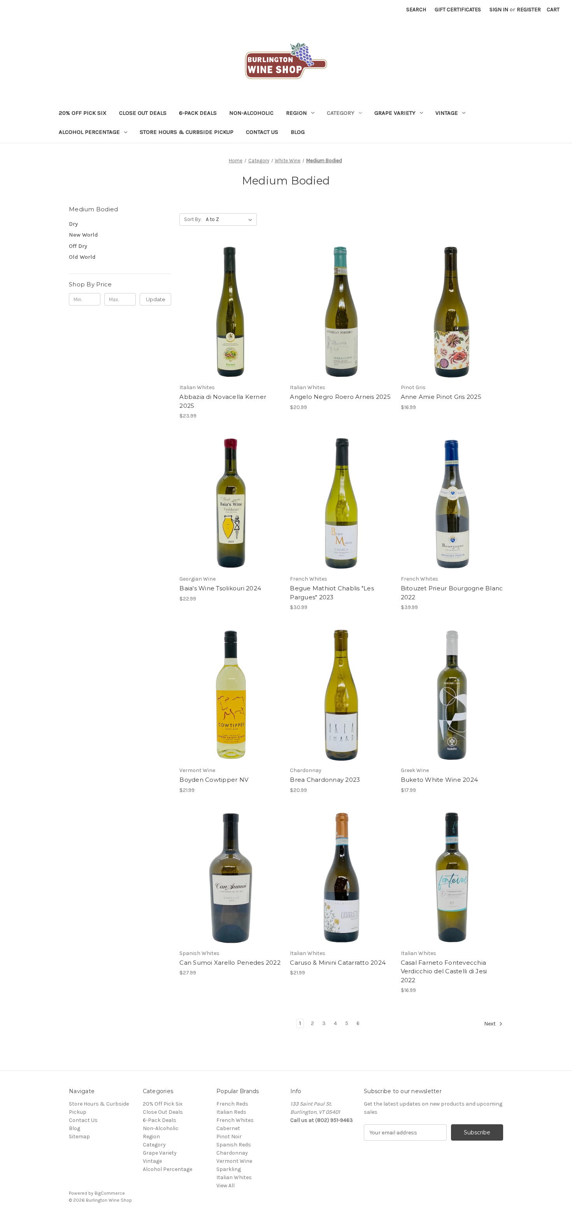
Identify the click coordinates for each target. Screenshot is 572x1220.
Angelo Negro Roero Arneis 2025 (340, 396)
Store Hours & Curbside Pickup (186, 131)
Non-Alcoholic (251, 112)
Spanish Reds (233, 1144)
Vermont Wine (234, 1161)
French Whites (235, 1120)
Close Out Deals (143, 112)
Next (490, 1024)
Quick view (229, 305)
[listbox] (230, 219)
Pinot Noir (229, 1136)
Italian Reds (231, 1112)
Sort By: (193, 219)
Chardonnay (232, 1153)
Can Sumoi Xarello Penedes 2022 (230, 962)
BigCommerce (110, 1193)
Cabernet (228, 1128)
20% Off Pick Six (83, 112)
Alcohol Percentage (89, 131)
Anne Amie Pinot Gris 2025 (441, 396)
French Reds (232, 1104)
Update (155, 299)
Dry (73, 223)
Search (416, 9)
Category (340, 112)
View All (225, 1185)
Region (296, 112)
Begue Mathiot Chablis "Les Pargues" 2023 (332, 593)
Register (529, 9)
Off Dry (78, 245)
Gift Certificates (458, 9)
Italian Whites (234, 1177)
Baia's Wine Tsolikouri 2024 (220, 588)
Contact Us (262, 131)
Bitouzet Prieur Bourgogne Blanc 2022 (452, 593)
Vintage (446, 112)
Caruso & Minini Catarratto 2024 (338, 962)
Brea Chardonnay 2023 (325, 779)
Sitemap (79, 1136)
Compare (228, 319)
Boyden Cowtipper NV (213, 779)
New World (83, 234)
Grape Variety (395, 112)
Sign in (499, 9)
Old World (82, 256)
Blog (298, 131)
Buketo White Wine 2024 (439, 779)
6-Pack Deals (198, 112)
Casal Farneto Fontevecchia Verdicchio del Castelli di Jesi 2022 (444, 971)
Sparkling (228, 1169)
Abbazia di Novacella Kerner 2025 (222, 401)
